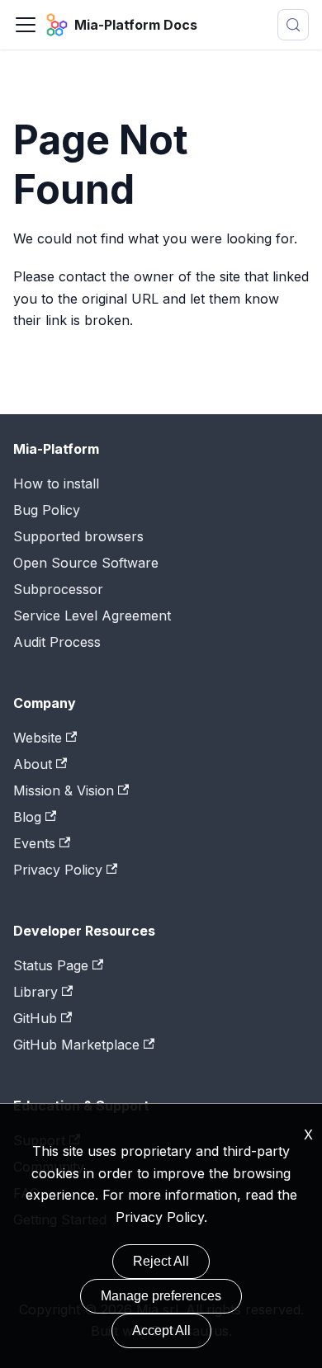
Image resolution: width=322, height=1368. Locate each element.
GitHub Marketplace (76, 1044)
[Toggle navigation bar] (25, 24)
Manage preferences (161, 1296)
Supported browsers (78, 536)
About (32, 764)
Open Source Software (86, 562)
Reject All (161, 1261)
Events (34, 843)
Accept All (161, 1330)
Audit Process (57, 642)
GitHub (35, 1018)
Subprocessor (58, 589)
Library (35, 992)
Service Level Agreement (92, 615)
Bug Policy (46, 510)
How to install (56, 483)
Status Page (50, 965)
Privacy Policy (160, 1217)
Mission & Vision (63, 790)
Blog (27, 817)
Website (37, 737)
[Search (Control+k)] (293, 24)
